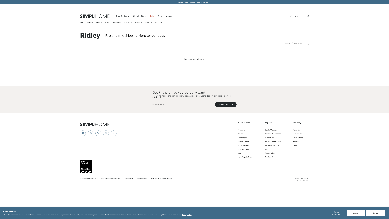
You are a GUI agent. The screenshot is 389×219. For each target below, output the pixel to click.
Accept (355, 213)
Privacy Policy (187, 215)
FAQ (299, 7)
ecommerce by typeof (301, 178)
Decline (375, 213)
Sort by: (287, 43)
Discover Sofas (123, 7)
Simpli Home (94, 178)
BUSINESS (306, 7)
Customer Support (289, 7)
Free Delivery (84, 7)
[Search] (291, 16)
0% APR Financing (97, 7)
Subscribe (224, 104)
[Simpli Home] (95, 15)
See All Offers (110, 7)
